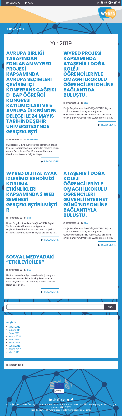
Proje (29, 3)
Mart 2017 (14, 352)
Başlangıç (13, 3)
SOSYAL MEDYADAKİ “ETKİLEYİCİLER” (30, 259)
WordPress (55, 410)
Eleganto (87, 410)
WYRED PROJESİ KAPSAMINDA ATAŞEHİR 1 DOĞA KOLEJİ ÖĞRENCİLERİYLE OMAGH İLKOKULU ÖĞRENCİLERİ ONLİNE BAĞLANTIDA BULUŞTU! (88, 74)
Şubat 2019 (14, 329)
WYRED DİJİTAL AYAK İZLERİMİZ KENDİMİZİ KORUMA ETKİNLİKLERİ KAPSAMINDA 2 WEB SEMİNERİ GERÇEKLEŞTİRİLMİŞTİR (31, 191)
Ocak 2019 (14, 333)
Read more (51, 161)
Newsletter (32, 139)
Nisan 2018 (14, 342)
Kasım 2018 (15, 336)
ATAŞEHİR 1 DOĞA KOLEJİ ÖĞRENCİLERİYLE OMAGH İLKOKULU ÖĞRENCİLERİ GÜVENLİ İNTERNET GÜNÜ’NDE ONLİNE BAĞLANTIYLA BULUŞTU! (85, 194)
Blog (86, 103)
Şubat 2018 (14, 345)
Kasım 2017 (15, 348)
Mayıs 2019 (14, 326)
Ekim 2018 (14, 339)
